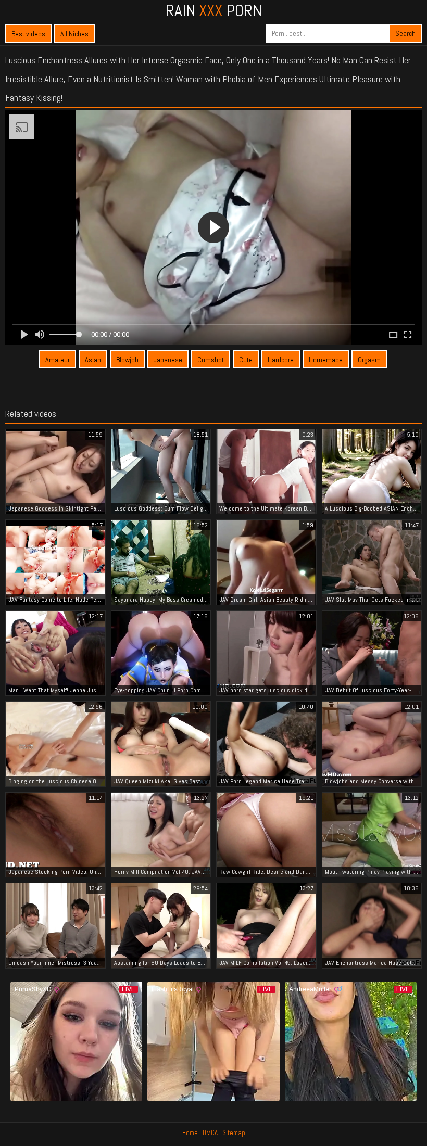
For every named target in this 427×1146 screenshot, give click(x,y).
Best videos (28, 34)
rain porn (214, 10)
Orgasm (369, 359)
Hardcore (281, 359)
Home (190, 1132)
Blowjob (127, 359)
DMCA (210, 1132)
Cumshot (210, 359)
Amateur (57, 359)
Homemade (326, 359)
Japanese (168, 359)
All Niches (74, 34)
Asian (93, 359)
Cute (246, 359)
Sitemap (233, 1132)
